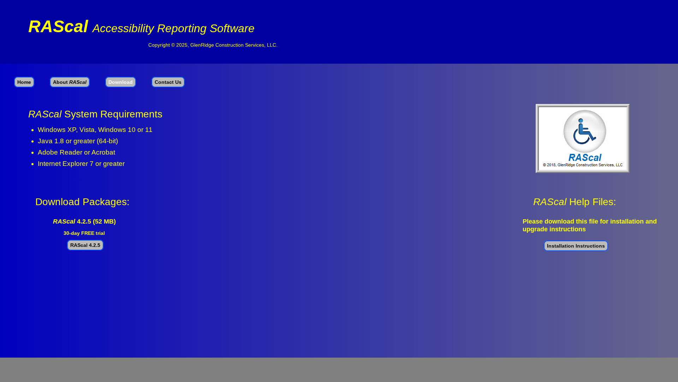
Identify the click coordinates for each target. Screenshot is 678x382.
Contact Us (168, 82)
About (70, 82)
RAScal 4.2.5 (85, 245)
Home (24, 82)
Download (120, 82)
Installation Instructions (576, 246)
